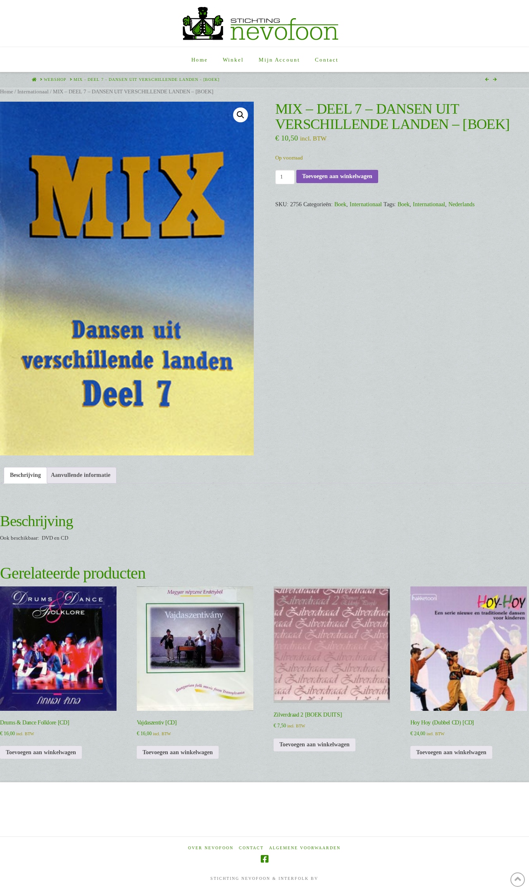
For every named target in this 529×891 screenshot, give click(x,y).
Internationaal (33, 92)
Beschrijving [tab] (25, 475)
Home (6, 92)
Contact (251, 848)
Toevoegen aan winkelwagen (337, 176)
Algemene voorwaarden (305, 848)
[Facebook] (264, 859)
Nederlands (461, 204)
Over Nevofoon (211, 848)
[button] (240, 114)
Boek (340, 204)
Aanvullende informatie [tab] (80, 475)
